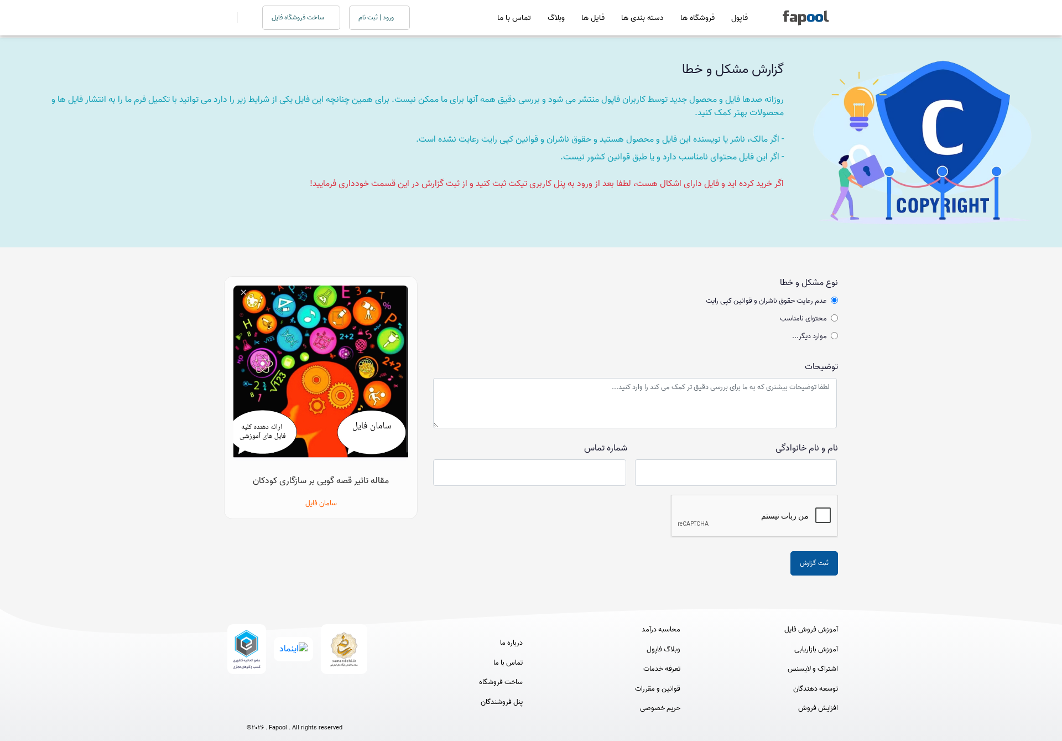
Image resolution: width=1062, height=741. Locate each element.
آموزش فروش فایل (811, 629)
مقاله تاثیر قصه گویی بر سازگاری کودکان (321, 481)
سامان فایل (321, 503)
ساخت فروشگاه (501, 682)
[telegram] (274, 709)
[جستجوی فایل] (243, 17)
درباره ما (511, 643)
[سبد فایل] (228, 17)
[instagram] (294, 709)
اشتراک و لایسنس (813, 669)
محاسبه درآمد (661, 629)
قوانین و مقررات (657, 689)
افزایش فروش (818, 708)
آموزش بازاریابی (816, 649)
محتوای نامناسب (803, 318)
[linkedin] (335, 709)
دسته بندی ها (642, 18)
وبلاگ (556, 18)
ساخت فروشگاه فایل (299, 17)
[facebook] (254, 709)
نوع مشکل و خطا (809, 282)
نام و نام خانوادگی (806, 448)
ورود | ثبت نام (376, 17)
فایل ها (593, 18)
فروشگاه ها (697, 18)
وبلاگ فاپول (663, 649)
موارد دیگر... (809, 336)
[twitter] (315, 709)
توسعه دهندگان (815, 689)
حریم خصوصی (660, 708)
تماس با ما (514, 18)
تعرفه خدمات (661, 669)
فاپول (739, 18)
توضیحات (821, 367)
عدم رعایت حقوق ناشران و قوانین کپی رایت (766, 301)
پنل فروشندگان (502, 702)
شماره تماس (605, 448)
